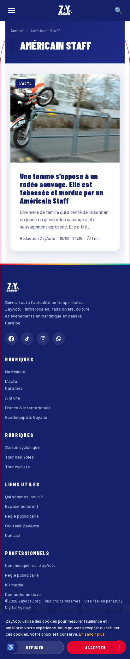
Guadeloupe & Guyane (26, 417)
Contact (13, 535)
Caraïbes (14, 388)
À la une (12, 398)
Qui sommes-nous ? (24, 496)
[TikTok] (27, 338)
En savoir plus (92, 634)
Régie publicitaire (22, 516)
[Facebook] (11, 338)
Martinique (15, 371)
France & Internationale (28, 407)
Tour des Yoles (19, 457)
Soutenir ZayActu (22, 525)
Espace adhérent (21, 506)
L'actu (11, 381)
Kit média (14, 584)
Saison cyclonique (22, 447)
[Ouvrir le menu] (11, 10)
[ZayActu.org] (65, 10)
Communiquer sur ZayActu (30, 565)
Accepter (95, 647)
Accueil (17, 30)
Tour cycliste (17, 466)
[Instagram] (43, 338)
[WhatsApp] (58, 338)
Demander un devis (23, 594)
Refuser (35, 647)
